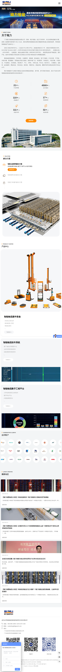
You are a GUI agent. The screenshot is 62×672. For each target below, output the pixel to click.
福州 (42, 664)
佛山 (35, 664)
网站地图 (36, 666)
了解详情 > (31, 120)
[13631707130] (59, 661)
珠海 (30, 664)
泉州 (22, 664)
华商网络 (39, 662)
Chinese (30, 666)
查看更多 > (12, 169)
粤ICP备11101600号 (26, 662)
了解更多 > (9, 332)
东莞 (40, 664)
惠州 (24, 664)
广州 (37, 664)
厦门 (45, 664)
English (26, 666)
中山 (27, 664)
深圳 (32, 664)
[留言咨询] (59, 657)
